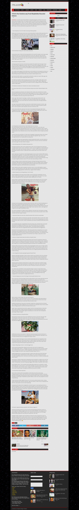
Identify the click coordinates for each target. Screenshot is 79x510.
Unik (51, 71)
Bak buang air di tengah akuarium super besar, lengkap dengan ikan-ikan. (42, 438)
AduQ (44, 9)
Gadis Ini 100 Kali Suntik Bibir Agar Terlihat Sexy (29, 438)
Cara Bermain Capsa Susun (59, 24)
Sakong (60, 9)
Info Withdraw (17, 9)
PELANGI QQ (14, 19)
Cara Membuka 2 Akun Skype (60, 38)
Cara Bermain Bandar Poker (59, 20)
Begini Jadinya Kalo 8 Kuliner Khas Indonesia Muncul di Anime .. (17, 438)
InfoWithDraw (53, 58)
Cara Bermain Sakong (58, 29)
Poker (36, 9)
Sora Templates (17, 508)
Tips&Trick (52, 69)
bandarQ (32, 9)
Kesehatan (52, 60)
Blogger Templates (24, 508)
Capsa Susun (55, 9)
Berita (22, 9)
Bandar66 (27, 9)
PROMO (51, 65)
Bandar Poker (49, 9)
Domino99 (40, 9)
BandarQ (51, 51)
